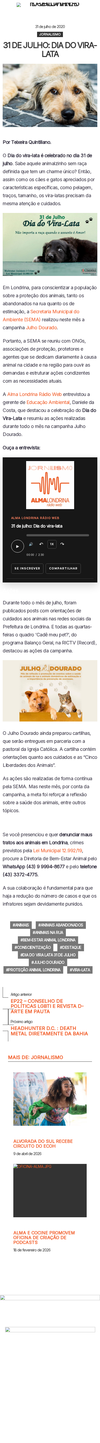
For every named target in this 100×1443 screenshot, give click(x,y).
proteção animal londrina (34, 970)
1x (52, 544)
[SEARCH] (95, 5)
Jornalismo (47, 1057)
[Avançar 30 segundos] (62, 544)
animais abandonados (62, 925)
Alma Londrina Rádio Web (34, 394)
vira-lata (81, 970)
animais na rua (49, 932)
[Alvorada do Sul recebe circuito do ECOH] (50, 1099)
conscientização (34, 947)
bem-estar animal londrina (49, 940)
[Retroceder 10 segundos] (41, 544)
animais (22, 925)
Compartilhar (63, 568)
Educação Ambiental (48, 402)
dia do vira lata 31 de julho (49, 955)
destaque (71, 947)
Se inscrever (27, 568)
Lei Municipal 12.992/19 (57, 850)
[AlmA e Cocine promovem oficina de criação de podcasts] (50, 1190)
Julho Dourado (41, 327)
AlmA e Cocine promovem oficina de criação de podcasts (44, 1237)
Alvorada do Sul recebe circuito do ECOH (43, 1144)
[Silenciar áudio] (30, 544)
